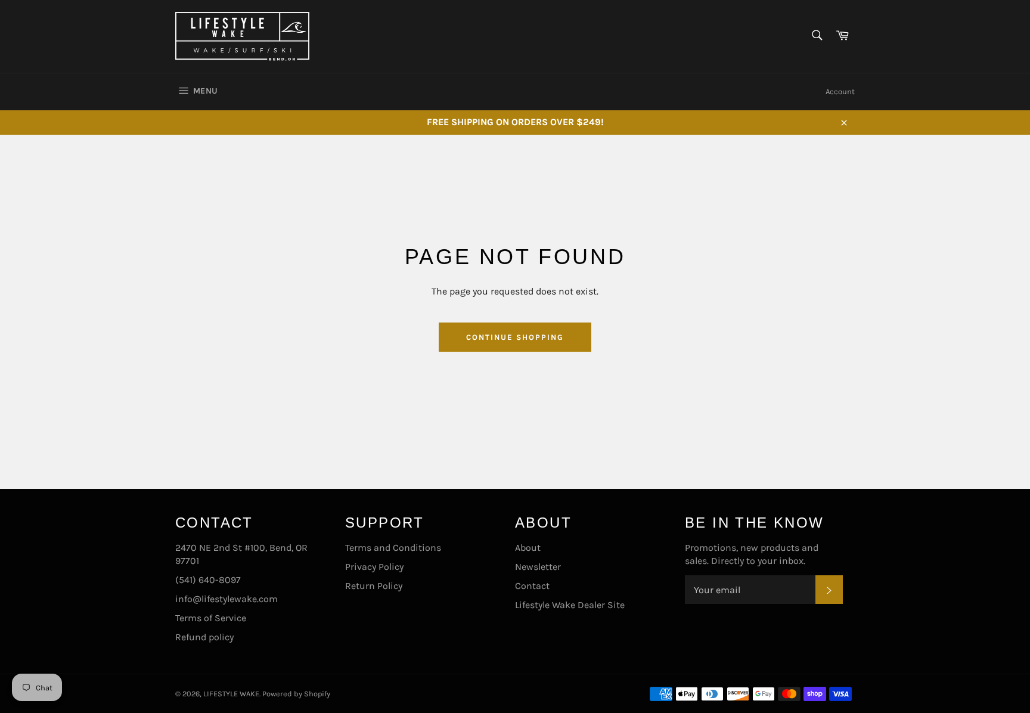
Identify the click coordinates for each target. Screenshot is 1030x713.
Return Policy (373, 585)
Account (840, 91)
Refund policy (204, 637)
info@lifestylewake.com (226, 598)
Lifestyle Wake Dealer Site (570, 604)
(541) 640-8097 (208, 579)
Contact (532, 585)
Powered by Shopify (296, 693)
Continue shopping (514, 337)
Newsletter (538, 566)
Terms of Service (210, 618)
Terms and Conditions (393, 547)
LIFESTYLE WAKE (231, 693)
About (528, 547)
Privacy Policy (374, 566)
